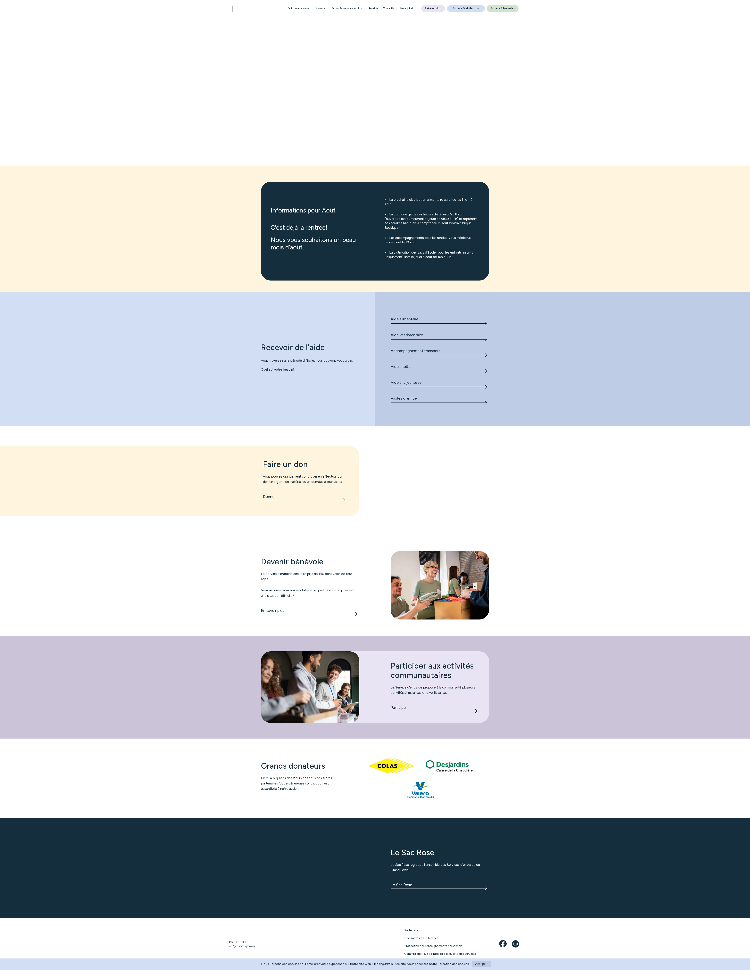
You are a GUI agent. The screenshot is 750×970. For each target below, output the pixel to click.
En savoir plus (272, 610)
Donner (269, 496)
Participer (399, 707)
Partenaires (412, 930)
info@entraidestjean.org (242, 946)
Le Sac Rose (401, 884)
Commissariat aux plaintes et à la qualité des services (440, 954)
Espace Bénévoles (503, 8)
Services (320, 8)
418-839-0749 (237, 942)
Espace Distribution (466, 8)
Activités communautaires (347, 8)
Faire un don (433, 8)
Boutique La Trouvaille (382, 8)
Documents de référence (421, 938)
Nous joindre (407, 8)
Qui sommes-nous (298, 8)
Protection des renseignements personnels (433, 946)
